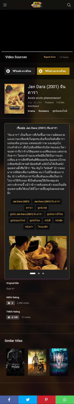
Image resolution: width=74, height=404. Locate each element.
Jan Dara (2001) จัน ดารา (47, 201)
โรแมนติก (43, 226)
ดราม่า (29, 207)
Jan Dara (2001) (21, 201)
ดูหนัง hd (42, 207)
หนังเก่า (29, 226)
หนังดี (47, 220)
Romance (44, 111)
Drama (31, 111)
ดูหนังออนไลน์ (60, 111)
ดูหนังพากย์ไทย (55, 214)
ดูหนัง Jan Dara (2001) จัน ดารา (26, 214)
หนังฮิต (59, 220)
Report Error (50, 57)
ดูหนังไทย (35, 220)
